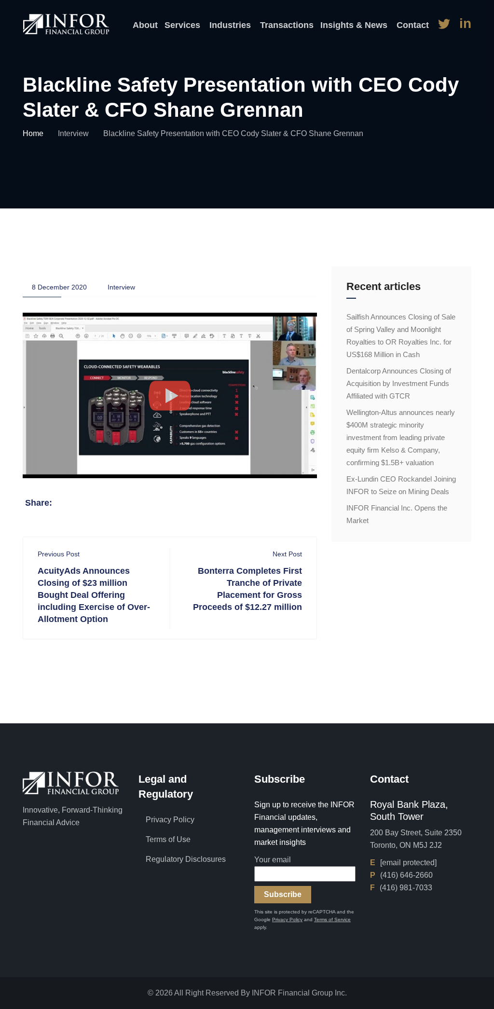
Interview (73, 133)
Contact (413, 25)
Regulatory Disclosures (186, 859)
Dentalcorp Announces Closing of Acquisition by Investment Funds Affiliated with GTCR (398, 383)
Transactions (287, 25)
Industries (230, 25)
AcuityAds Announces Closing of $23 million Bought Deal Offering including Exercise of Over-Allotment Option (94, 595)
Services (182, 25)
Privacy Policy (170, 819)
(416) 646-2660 (406, 875)
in (465, 23)
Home (33, 133)
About (145, 25)
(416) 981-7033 (406, 888)
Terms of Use (168, 839)
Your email (272, 860)
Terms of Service (332, 919)
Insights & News (353, 25)
